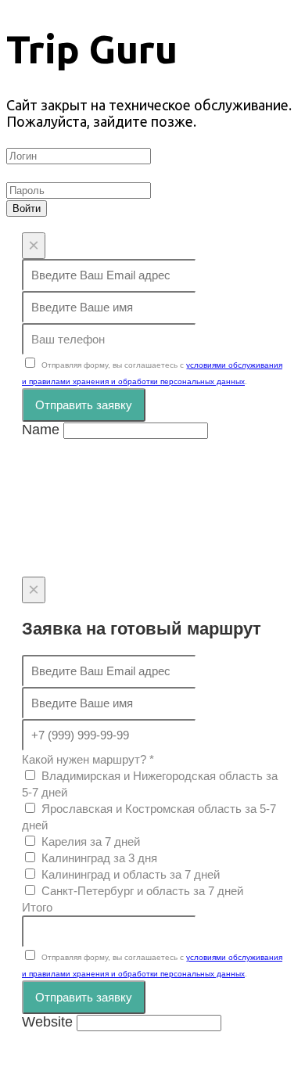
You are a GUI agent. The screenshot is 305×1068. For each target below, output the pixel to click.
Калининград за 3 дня (99, 858)
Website (47, 1022)
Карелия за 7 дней (90, 841)
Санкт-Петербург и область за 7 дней (142, 890)
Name (40, 429)
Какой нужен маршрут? (88, 759)
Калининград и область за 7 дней (130, 874)
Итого (37, 907)
